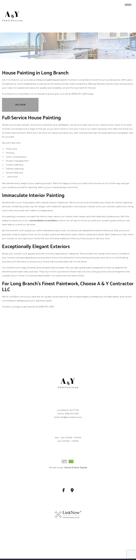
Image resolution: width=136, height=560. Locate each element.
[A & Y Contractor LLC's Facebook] (63, 491)
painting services (56, 80)
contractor (63, 125)
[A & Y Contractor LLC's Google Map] (72, 491)
